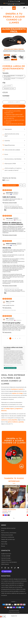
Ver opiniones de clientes (10, 367)
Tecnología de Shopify (14, 610)
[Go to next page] (20, 338)
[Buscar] (26, 8)
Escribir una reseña (11, 185)
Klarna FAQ (4, 544)
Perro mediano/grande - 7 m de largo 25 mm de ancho (13, 76)
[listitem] (14, 4)
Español (13, 601)
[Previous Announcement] (1, 4)
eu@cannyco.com (6, 553)
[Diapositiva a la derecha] (25, 57)
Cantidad (6, 96)
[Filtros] (20, 185)
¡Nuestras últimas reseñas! (8, 528)
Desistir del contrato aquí (8, 539)
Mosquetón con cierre (9, 88)
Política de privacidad (7, 535)
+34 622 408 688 (5, 556)
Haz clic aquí (17, 4)
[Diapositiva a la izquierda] (3, 57)
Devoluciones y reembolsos (8, 532)
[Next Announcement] (27, 4)
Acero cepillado (7, 85)
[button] (14, 452)
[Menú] (2, 8)
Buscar (3, 546)
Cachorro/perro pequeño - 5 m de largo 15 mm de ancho (14, 79)
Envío (2, 530)
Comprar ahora (14, 106)
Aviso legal (4, 541)
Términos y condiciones (7, 537)
